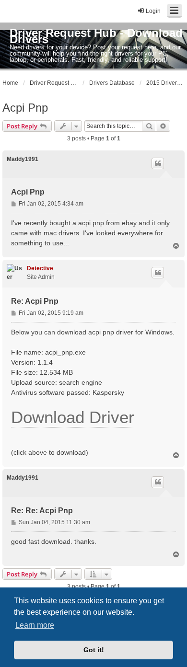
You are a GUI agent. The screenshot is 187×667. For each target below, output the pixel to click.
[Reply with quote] (158, 163)
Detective (40, 268)
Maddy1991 (22, 159)
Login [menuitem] (153, 11)
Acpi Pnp (25, 107)
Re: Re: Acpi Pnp (42, 510)
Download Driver (72, 417)
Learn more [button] (34, 625)
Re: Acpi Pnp (34, 301)
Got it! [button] (93, 650)
